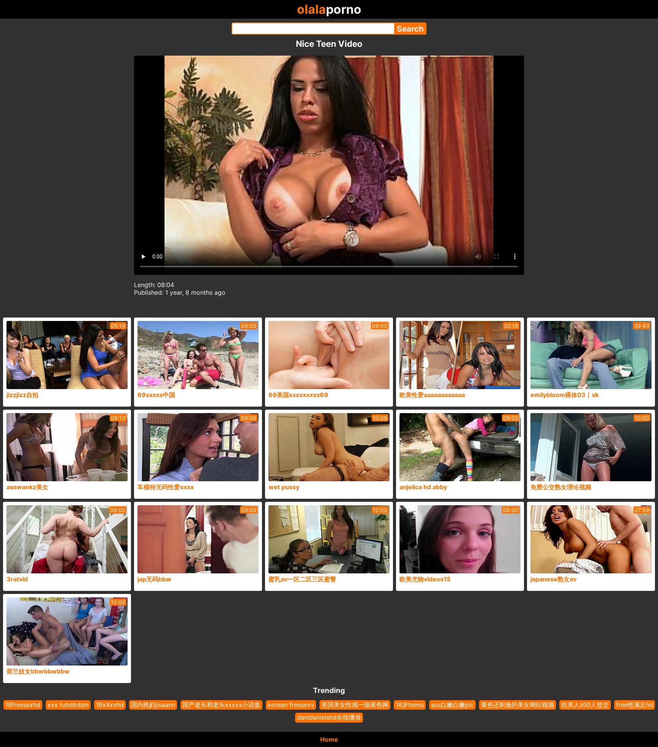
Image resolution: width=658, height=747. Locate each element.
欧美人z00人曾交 (585, 705)
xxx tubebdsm (68, 705)
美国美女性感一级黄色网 (354, 705)
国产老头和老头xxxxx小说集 (221, 705)
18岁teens (410, 705)
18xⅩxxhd (110, 705)
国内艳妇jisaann (153, 705)
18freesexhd (22, 705)
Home (329, 739)
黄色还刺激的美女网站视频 (517, 705)
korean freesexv (291, 705)
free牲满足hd (634, 705)
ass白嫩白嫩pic (452, 705)
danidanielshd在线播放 (329, 717)
